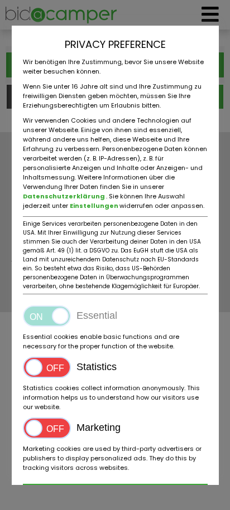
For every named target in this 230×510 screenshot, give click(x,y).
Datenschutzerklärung (64, 196)
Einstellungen (94, 205)
